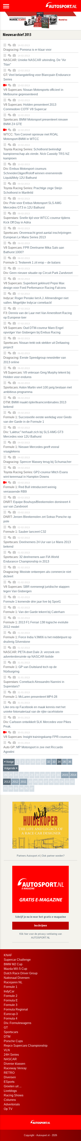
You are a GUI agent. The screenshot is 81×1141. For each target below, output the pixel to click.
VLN (7, 1050)
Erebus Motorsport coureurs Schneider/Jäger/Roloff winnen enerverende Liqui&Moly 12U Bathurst (32, 173)
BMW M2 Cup (13, 964)
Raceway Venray (15, 1068)
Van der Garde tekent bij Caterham (34, 612)
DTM (7, 1036)
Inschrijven (40, 925)
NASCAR (10, 1059)
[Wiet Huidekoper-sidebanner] (40, 824)
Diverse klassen (14, 1063)
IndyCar (9, 991)
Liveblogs (10, 1090)
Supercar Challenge (17, 959)
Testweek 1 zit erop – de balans (31, 262)
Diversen (10, 1077)
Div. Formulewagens (17, 1023)
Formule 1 (10, 986)
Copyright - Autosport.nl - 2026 (40, 1135)
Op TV (8, 1108)
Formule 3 (10, 1004)
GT (6, 1027)
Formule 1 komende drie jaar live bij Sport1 (32, 601)
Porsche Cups (13, 1041)
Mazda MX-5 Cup (15, 968)
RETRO (9, 1072)
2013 (7, 781)
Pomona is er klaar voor (27, 49)
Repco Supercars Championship (25, 1045)
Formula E (11, 1000)
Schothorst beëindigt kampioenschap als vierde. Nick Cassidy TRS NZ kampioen (36, 154)
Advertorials (12, 1104)
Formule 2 (10, 995)
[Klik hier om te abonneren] (40, 890)
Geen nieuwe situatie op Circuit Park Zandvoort (38, 272)
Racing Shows (13, 1095)
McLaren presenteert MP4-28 (30, 696)
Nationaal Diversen (17, 977)
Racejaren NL (13, 982)
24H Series (11, 1054)
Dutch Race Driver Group (20, 973)
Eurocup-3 (11, 1014)
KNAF (8, 955)
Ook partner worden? (53, 855)
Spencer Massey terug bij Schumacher (37, 461)
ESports (9, 1081)
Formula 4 (10, 1018)
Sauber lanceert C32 (24, 531)
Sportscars (11, 1032)
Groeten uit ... (12, 1086)
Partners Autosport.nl (28, 855)
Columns (10, 1099)
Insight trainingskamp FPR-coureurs (37, 736)
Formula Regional (16, 1009)
